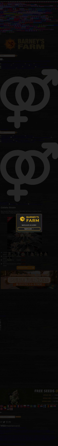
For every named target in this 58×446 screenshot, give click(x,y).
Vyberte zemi (28, 229)
